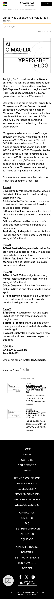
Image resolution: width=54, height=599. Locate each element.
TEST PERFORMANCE (27, 528)
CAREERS (27, 518)
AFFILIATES (27, 534)
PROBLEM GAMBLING (27, 494)
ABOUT (27, 454)
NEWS (27, 470)
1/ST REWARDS (27, 465)
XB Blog (10, 9)
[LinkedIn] (27, 370)
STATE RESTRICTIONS (27, 499)
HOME (27, 449)
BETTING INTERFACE (27, 557)
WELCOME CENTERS (27, 505)
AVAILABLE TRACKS (27, 547)
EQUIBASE (27, 539)
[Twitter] (23, 370)
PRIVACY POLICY (27, 483)
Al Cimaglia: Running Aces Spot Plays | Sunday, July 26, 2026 (36, 414)
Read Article (29, 404)
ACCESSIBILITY (27, 489)
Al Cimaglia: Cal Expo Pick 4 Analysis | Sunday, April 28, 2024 (36, 388)
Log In (46, 4)
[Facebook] (20, 370)
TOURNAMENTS (27, 563)
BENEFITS (27, 552)
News (4, 9)
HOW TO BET (27, 460)
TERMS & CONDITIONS (27, 478)
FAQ (27, 523)
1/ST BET (27, 568)
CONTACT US (27, 512)
